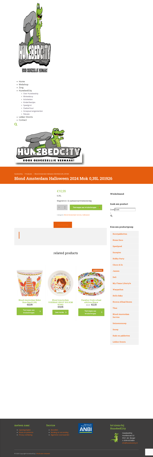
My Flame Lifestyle (122, 283)
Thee (115, 308)
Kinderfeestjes (29, 102)
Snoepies (117, 252)
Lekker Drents (26, 116)
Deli (114, 277)
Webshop (23, 84)
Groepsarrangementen (33, 111)
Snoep (115, 329)
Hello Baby (118, 295)
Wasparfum (118, 289)
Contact (23, 119)
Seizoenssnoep (119, 323)
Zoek (112, 209)
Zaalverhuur (28, 108)
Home (22, 81)
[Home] (49, 146)
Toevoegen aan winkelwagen (84, 207)
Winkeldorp (28, 96)
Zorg (21, 87)
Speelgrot (27, 105)
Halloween (86, 215)
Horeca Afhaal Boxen (122, 302)
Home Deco (118, 240)
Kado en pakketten (121, 335)
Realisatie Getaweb (43, 454)
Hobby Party (118, 258)
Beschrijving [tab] (62, 225)
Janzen (116, 271)
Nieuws (26, 114)
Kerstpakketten (120, 234)
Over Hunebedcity (30, 93)
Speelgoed (117, 246)
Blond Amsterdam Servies (73, 215)
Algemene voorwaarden (60, 435)
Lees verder (59, 312)
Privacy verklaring (25, 435)
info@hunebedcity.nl (130, 443)
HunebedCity (25, 90)
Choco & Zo (118, 265)
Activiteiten (28, 99)
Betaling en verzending (59, 432)
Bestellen (54, 430)
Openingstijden (25, 430)
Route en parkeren (26, 432)
